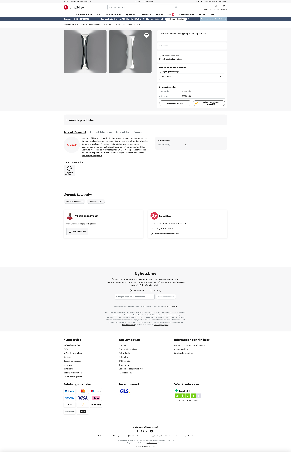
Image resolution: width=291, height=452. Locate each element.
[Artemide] (72, 145)
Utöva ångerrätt (72, 345)
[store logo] (74, 7)
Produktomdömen (129, 132)
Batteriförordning (167, 436)
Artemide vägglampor (74, 201)
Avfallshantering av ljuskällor (184, 436)
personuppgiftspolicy (161, 325)
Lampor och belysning (71, 24)
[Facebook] (139, 431)
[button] (146, 35)
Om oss (122, 345)
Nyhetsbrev (124, 357)
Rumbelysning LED (96, 201)
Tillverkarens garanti (73, 377)
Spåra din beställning (73, 353)
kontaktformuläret (128, 325)
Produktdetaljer (101, 132)
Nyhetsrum (138, 369)
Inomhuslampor (86, 24)
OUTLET (203, 14)
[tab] (75, 132)
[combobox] (143, 7)
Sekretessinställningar (104, 436)
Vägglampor (97, 24)
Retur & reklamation (73, 373)
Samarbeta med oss (128, 349)
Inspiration (123, 373)
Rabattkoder (124, 353)
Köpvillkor (132, 436)
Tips (132, 373)
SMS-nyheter (125, 361)
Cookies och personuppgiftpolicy (148, 436)
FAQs (66, 349)
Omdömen (124, 365)
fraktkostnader (152, 443)
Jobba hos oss (125, 369)
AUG (176, 19)
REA (169, 14)
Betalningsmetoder (72, 361)
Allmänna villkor (181, 349)
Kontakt (67, 357)
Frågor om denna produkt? (210, 103)
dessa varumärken (170, 307)
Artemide (186, 91)
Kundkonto (68, 369)
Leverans (68, 365)
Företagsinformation (183, 353)
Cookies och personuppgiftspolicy (189, 345)
